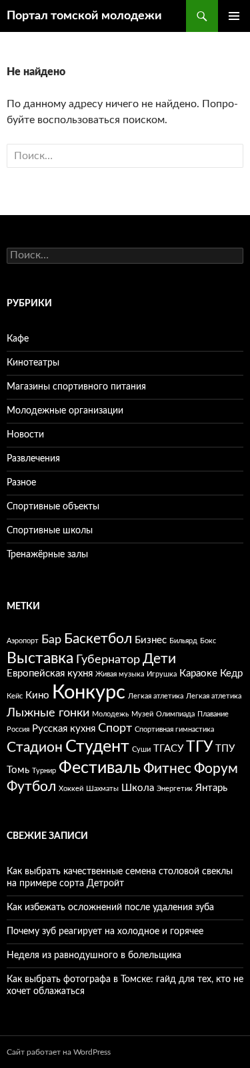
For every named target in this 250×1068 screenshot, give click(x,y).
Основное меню (234, 16)
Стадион (35, 747)
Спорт (115, 728)
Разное (21, 482)
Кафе (18, 339)
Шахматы (102, 788)
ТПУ (225, 749)
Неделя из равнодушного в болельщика (94, 955)
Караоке (198, 673)
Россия (18, 729)
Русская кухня (63, 729)
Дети (159, 659)
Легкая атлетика (155, 696)
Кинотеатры (33, 363)
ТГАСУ (168, 749)
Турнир (44, 770)
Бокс (208, 641)
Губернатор (108, 660)
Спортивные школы (50, 530)
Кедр (231, 673)
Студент (97, 746)
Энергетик (175, 788)
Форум (216, 769)
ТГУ (199, 746)
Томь (18, 770)
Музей (142, 714)
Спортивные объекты (53, 506)
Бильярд (183, 641)
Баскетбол (98, 639)
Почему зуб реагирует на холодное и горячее (105, 931)
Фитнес (167, 769)
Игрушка (162, 674)
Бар (51, 640)
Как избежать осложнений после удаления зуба (110, 907)
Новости (25, 434)
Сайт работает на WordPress (59, 1052)
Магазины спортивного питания (76, 387)
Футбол (31, 787)
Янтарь (211, 788)
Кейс (15, 696)
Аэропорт (23, 641)
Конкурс (88, 692)
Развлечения (33, 458)
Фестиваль (100, 768)
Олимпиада (175, 714)
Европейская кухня (50, 673)
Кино (37, 695)
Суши (141, 749)
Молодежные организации (65, 410)
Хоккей (71, 788)
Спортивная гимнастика (174, 729)
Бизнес (151, 640)
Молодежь (110, 714)
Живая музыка (119, 674)
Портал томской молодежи (84, 16)
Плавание (213, 714)
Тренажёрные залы (47, 554)
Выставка (40, 658)
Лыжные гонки (48, 713)
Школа (137, 788)
